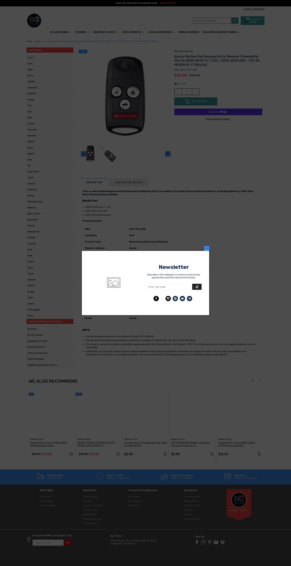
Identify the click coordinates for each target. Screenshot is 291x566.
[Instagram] (168, 298)
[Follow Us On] (156, 298)
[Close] (206, 248)
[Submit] (197, 287)
